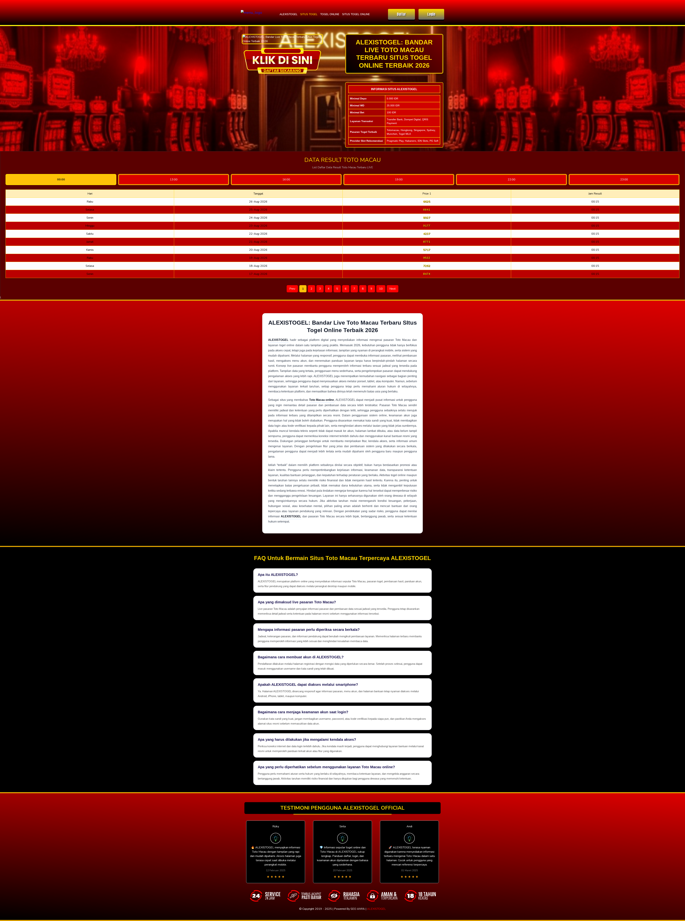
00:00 (61, 179)
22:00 (511, 179)
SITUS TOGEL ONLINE (356, 14)
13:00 (173, 179)
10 (381, 289)
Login (431, 14)
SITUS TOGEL (308, 14)
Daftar (401, 14)
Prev (292, 289)
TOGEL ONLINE (329, 14)
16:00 (286, 179)
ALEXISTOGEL (288, 14)
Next (392, 289)
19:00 (399, 179)
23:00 (624, 179)
